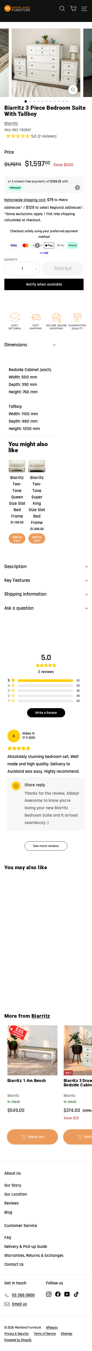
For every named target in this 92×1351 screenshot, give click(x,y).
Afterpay (52, 1327)
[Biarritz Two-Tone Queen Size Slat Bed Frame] (17, 466)
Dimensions (15, 345)
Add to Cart (17, 539)
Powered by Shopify (17, 1340)
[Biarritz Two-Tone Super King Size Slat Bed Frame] (36, 466)
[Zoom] (73, 89)
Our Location (15, 1194)
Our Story (12, 1185)
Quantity (10, 259)
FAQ (7, 1238)
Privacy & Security (16, 1334)
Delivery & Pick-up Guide (25, 1246)
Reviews (11, 1203)
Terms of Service (45, 1334)
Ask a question (19, 608)
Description (15, 566)
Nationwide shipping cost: (25, 200)
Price (9, 152)
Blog (8, 1212)
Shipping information (25, 594)
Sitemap (66, 1334)
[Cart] (73, 8)
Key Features (17, 580)
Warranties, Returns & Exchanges (33, 1255)
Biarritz (11, 123)
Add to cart (35, 1139)
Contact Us (14, 1264)
